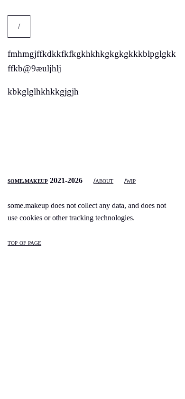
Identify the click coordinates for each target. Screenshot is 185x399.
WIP (131, 180)
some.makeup (28, 180)
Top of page (24, 242)
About (104, 180)
